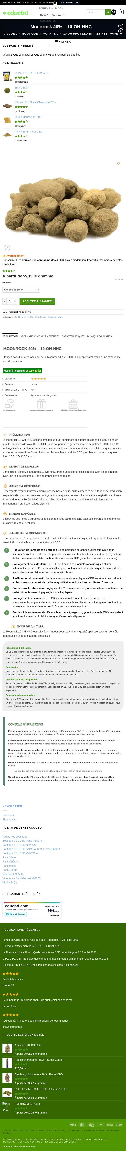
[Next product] (120, 26)
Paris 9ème (9, 865)
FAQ (64, 1130)
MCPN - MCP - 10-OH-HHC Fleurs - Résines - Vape (80, 33)
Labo (49, 1130)
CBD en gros (48, 21)
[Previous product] (120, 31)
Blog (58, 8)
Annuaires (113, 1130)
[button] (48, 2)
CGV (4, 1130)
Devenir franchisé (93, 1130)
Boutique (45, 8)
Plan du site (9, 819)
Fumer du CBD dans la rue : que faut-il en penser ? (32, 939)
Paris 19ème (9, 870)
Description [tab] (10, 336)
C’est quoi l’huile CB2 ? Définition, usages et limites (32, 965)
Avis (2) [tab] (91, 336)
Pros (57, 1130)
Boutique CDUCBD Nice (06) (19, 845)
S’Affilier (74, 1130)
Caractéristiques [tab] (73, 336)
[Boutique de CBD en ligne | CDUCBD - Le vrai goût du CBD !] (16, 12)
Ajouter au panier (37, 301)
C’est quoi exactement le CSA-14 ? (22, 946)
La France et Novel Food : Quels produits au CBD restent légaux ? (40, 952)
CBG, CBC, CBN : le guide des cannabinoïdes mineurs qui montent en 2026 (46, 958)
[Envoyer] (108, 12)
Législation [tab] (104, 336)
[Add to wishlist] (118, 163)
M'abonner (8, 815)
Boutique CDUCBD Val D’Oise (20, 853)
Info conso (37, 1130)
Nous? (44, 15)
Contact (57, 15)
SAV (26, 1130)
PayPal (7, 1133)
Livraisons (15, 1130)
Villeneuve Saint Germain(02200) (21, 878)
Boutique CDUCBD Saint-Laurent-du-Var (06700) (31, 849)
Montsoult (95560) (12, 874)
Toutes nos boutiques (14, 836)
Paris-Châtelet (10, 861)
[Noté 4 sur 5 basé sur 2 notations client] (63, 271)
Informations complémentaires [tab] (40, 336)
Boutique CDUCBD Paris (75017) (22, 840)
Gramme (6, 283)
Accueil (10, 33)
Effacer (119, 280)
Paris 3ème (9, 857)
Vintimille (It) (9, 882)
